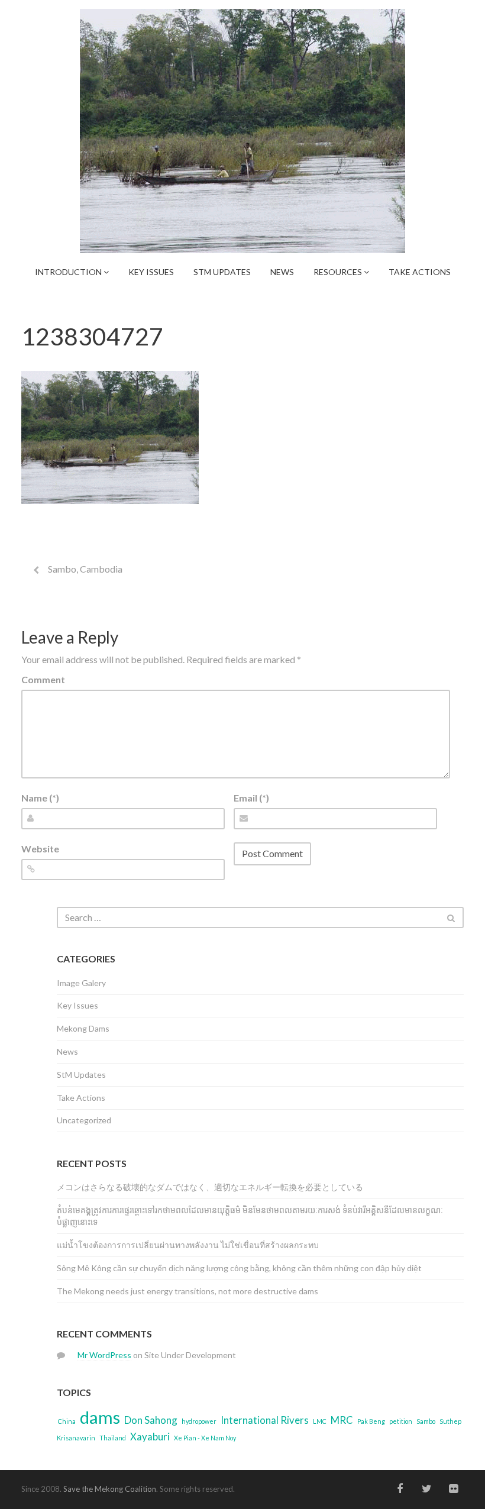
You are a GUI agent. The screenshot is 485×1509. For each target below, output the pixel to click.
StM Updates (222, 272)
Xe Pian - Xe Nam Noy (205, 1438)
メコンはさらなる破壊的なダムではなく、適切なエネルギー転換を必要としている (210, 1187)
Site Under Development (190, 1355)
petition (400, 1421)
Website (40, 848)
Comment (43, 679)
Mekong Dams (83, 1028)
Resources (338, 272)
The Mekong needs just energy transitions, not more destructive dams (187, 1291)
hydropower (199, 1421)
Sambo (425, 1421)
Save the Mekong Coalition (109, 1489)
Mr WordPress (104, 1355)
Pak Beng (371, 1421)
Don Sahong (150, 1420)
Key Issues (151, 272)
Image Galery (81, 983)
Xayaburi (150, 1436)
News (282, 272)
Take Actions (420, 272)
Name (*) (40, 797)
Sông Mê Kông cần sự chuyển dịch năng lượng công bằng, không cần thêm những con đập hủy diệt (239, 1268)
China (67, 1421)
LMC (319, 1421)
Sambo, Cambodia (85, 568)
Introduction (69, 272)
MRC (342, 1420)
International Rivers (265, 1420)
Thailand (112, 1438)
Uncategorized (84, 1120)
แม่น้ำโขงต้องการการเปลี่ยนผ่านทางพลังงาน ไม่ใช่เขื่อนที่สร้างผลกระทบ (188, 1245)
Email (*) (251, 797)
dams (100, 1417)
